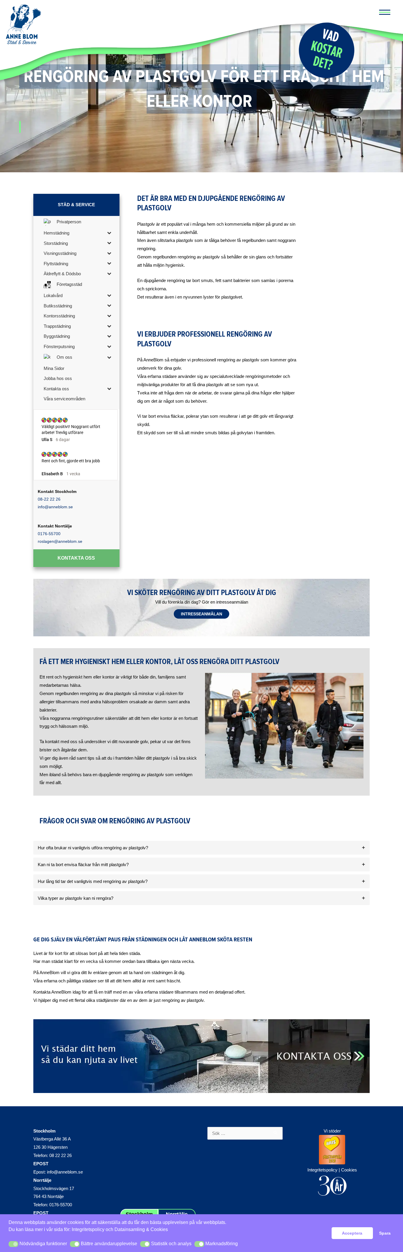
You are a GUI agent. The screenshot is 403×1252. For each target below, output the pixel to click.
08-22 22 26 (49, 499)
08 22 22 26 (60, 1155)
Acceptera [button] (352, 1233)
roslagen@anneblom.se (60, 541)
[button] (13, 1244)
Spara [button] (385, 1233)
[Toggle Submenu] (109, 232)
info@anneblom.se (55, 506)
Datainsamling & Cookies (141, 1229)
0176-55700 (49, 533)
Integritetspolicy (88, 1229)
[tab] (201, 848)
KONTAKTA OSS (76, 558)
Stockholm (44, 1130)
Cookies (349, 1169)
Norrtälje (42, 1180)
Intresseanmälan (201, 614)
